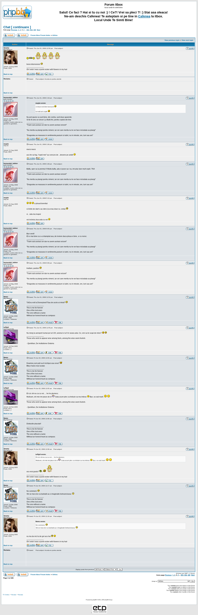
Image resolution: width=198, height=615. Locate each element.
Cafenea (144, 16)
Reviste (13, 594)
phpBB (95, 600)
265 (34, 30)
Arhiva (54, 35)
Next (38, 30)
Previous (14, 30)
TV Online (6, 594)
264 (31, 30)
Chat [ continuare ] (17, 27)
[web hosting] (99, 612)
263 (28, 30)
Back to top (8, 74)
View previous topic (172, 40)
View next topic (187, 40)
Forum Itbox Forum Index (40, 35)
